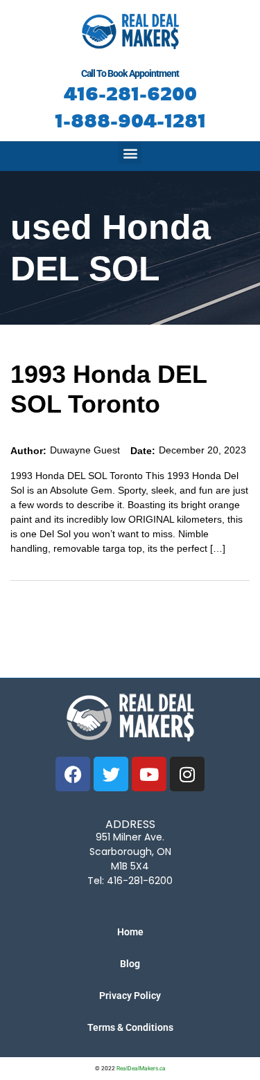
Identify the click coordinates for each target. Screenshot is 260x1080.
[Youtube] (149, 774)
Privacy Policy (130, 995)
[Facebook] (72, 774)
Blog (130, 963)
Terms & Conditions (130, 1027)
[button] (130, 152)
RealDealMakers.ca (141, 1068)
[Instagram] (187, 774)
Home (130, 931)
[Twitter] (111, 774)
